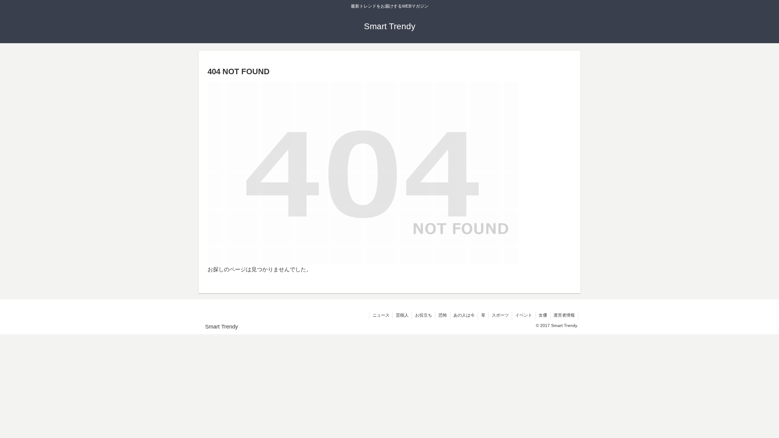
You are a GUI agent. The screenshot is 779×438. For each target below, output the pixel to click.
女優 (543, 315)
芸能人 (402, 315)
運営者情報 (564, 315)
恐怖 (442, 315)
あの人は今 (464, 315)
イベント (523, 315)
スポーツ (500, 315)
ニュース (381, 315)
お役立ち (423, 315)
